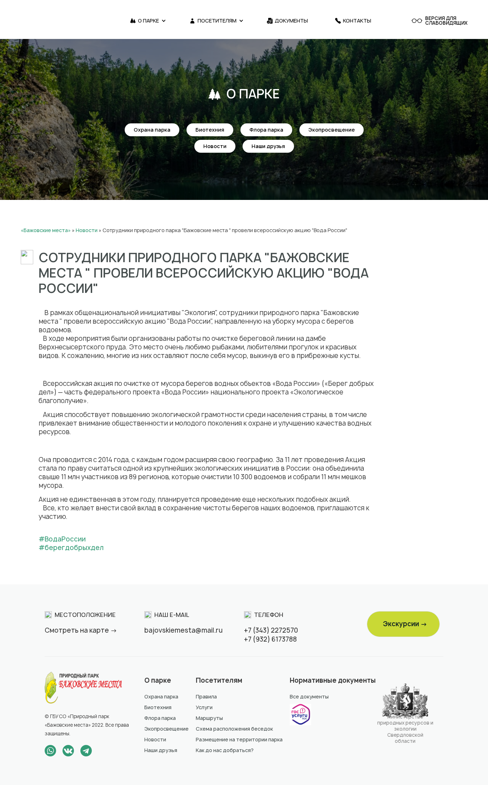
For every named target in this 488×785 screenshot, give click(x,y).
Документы (291, 20)
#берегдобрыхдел (71, 547)
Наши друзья (268, 146)
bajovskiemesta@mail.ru (183, 630)
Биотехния (209, 129)
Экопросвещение (331, 129)
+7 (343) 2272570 (271, 630)
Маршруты (209, 718)
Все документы (309, 696)
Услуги (204, 707)
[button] (148, 21)
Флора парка (266, 129)
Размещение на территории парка (239, 739)
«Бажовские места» (46, 230)
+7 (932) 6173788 (270, 639)
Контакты (357, 20)
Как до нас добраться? (225, 750)
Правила (206, 696)
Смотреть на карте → (81, 630)
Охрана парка (152, 129)
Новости (214, 146)
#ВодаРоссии (62, 539)
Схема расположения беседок (234, 728)
